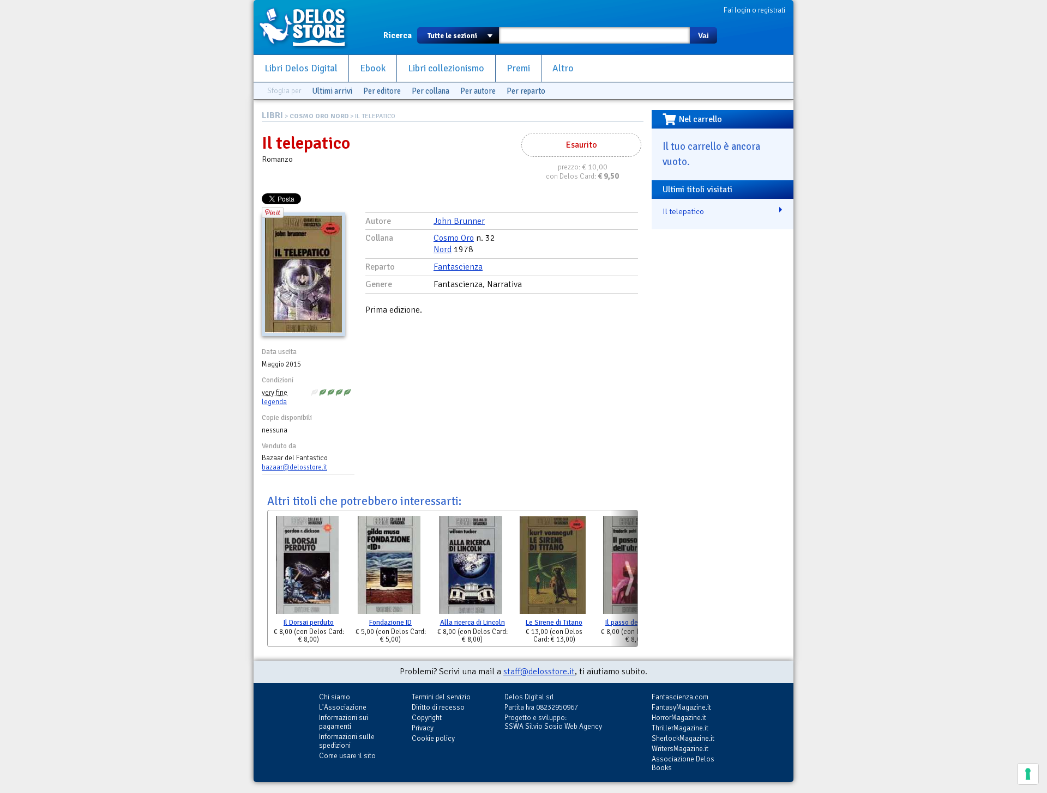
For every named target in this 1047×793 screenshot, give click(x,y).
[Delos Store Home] (308, 27)
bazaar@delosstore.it (294, 467)
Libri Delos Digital (301, 68)
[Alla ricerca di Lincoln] (470, 567)
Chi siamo (334, 696)
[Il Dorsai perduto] (307, 567)
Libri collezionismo (446, 68)
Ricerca (397, 35)
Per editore (382, 91)
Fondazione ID (390, 622)
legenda (274, 402)
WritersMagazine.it (680, 748)
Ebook (373, 68)
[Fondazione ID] (389, 567)
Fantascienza (458, 266)
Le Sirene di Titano (554, 622)
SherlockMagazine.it (683, 738)
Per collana (430, 91)
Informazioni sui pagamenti (343, 722)
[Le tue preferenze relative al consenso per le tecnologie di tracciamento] (1028, 774)
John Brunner (459, 221)
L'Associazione (342, 707)
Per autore (478, 91)
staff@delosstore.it (539, 671)
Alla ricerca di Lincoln (472, 622)
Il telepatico (683, 211)
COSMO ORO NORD (319, 116)
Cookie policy (433, 738)
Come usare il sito (347, 755)
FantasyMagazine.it (681, 707)
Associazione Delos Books (683, 763)
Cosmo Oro (454, 238)
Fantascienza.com (680, 696)
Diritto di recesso (438, 707)
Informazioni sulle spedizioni (347, 741)
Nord (443, 249)
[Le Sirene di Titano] (552, 567)
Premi (518, 68)
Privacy (423, 728)
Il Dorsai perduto (309, 622)
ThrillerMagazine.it (680, 728)
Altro (563, 68)
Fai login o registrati (754, 10)
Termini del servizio (441, 696)
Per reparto (526, 91)
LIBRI (272, 115)
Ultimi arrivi (332, 91)
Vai (703, 35)
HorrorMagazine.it (679, 717)
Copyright (427, 717)
